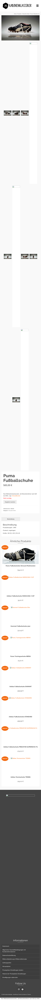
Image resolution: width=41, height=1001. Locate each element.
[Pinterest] (22, 989)
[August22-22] (25, 113)
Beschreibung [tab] (10, 519)
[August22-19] (16, 256)
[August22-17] (25, 256)
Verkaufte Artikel (12, 510)
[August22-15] (16, 399)
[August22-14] (25, 400)
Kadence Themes (27, 994)
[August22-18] (7, 113)
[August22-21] (33, 113)
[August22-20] (7, 256)
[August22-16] (33, 256)
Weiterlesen (21, 573)
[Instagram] (18, 989)
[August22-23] (16, 113)
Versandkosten (16, 495)
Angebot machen (10, 502)
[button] (20, 970)
